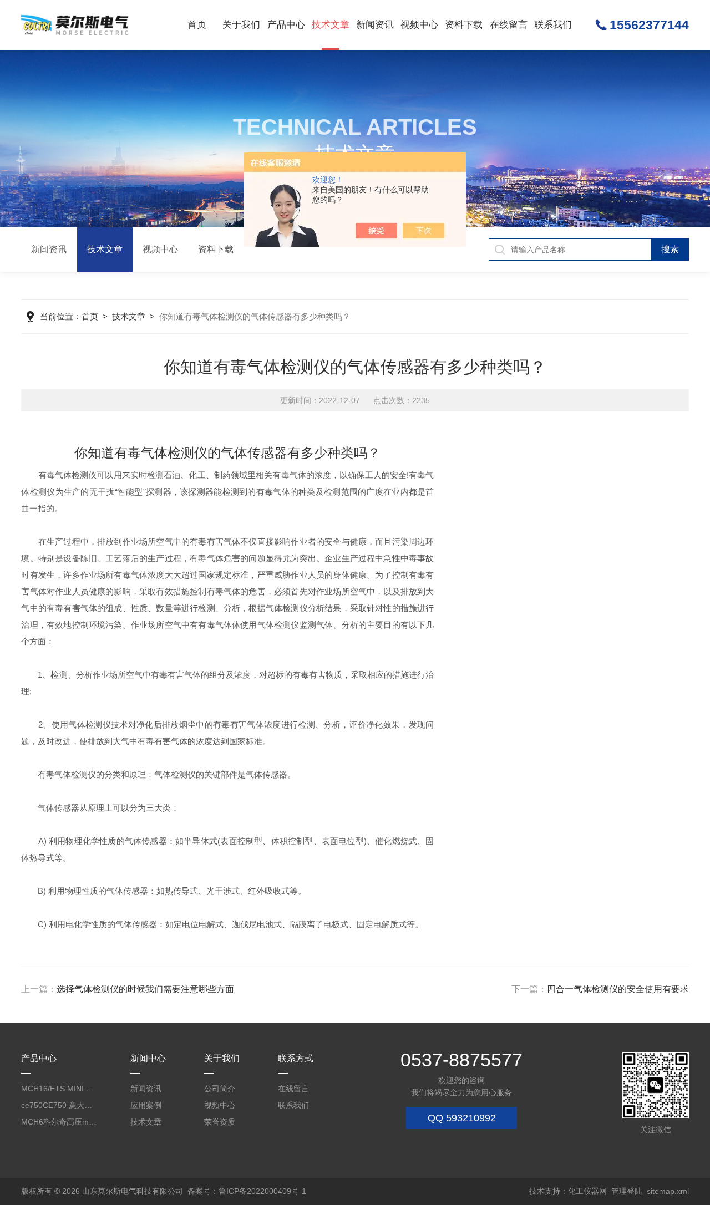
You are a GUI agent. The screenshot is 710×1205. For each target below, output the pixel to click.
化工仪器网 (587, 1191)
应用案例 (145, 1105)
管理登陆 (626, 1191)
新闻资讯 (375, 24)
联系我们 (553, 24)
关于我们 (241, 24)
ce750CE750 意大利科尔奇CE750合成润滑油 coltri (59, 1105)
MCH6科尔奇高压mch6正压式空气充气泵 (59, 1121)
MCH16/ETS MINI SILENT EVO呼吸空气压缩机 (59, 1088)
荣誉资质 (219, 1121)
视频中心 (419, 24)
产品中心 (286, 24)
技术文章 (330, 24)
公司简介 (219, 1088)
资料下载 (464, 24)
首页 (196, 24)
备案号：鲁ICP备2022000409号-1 (246, 1191)
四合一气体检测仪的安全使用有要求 (618, 989)
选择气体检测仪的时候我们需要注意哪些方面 (145, 989)
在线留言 (509, 24)
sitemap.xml (668, 1191)
